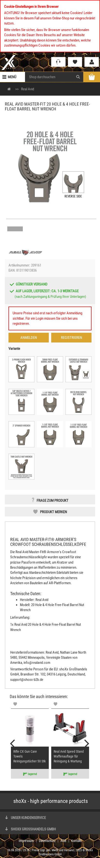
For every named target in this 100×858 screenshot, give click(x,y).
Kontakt (76, 841)
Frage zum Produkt (52, 500)
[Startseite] (8, 62)
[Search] (78, 77)
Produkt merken (53, 512)
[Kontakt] (58, 62)
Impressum (26, 841)
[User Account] (91, 62)
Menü (12, 77)
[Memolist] (15, 704)
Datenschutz (47, 841)
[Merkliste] (75, 62)
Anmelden (28, 337)
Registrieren (71, 337)
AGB (63, 841)
